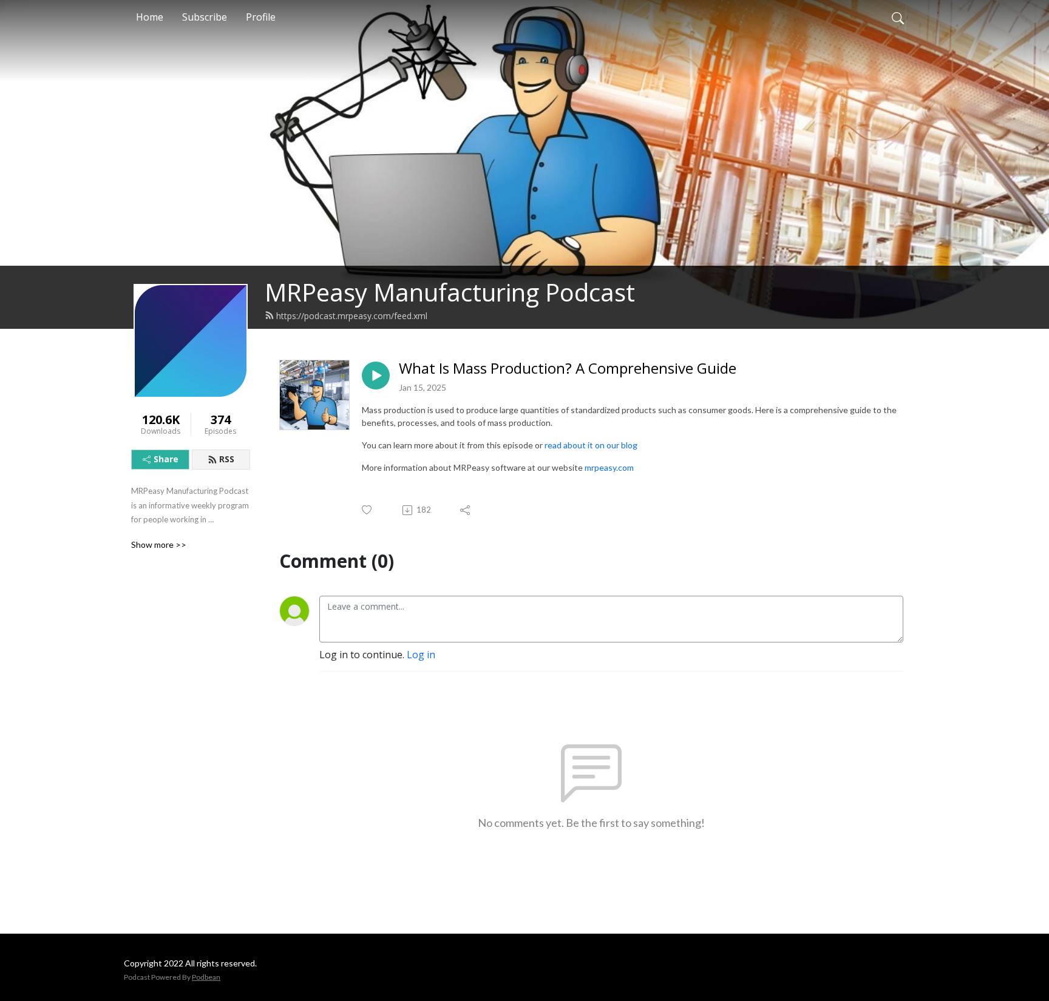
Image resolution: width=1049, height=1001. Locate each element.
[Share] (466, 510)
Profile (261, 17)
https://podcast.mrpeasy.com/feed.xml (351, 316)
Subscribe (204, 17)
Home (149, 17)
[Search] (898, 17)
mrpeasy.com (609, 467)
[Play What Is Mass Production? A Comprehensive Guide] (376, 375)
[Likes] (368, 510)
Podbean (206, 977)
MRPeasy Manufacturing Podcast (450, 292)
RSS (226, 459)
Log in (421, 654)
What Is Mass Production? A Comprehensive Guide (567, 368)
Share (166, 459)
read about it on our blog (591, 445)
